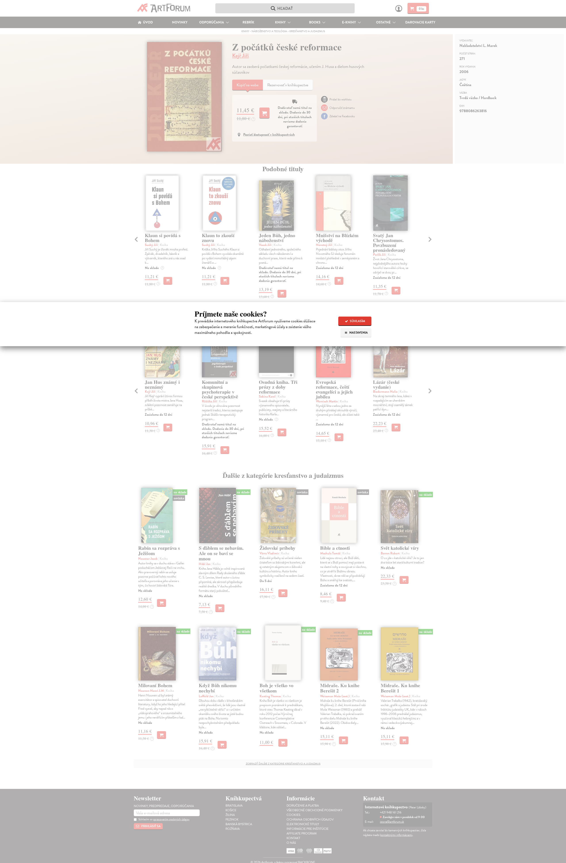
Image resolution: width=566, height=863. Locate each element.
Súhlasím (357, 321)
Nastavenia (358, 332)
